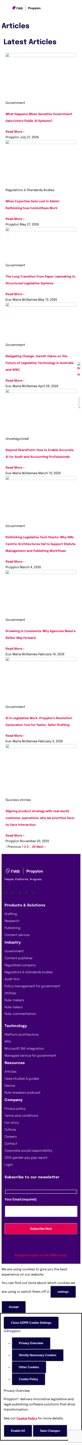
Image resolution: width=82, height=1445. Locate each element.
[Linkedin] (6, 892)
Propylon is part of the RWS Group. (41, 1255)
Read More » (15, 131)
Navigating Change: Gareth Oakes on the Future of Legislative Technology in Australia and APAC (39, 363)
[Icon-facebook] (19, 892)
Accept (14, 1307)
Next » (41, 847)
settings (63, 1291)
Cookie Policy (27, 1418)
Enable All (18, 1430)
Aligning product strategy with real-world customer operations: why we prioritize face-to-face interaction (40, 818)
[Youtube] (12, 892)
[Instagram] (26, 892)
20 (34, 847)
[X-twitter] (33, 892)
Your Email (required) (20, 1199)
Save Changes (50, 1430)
